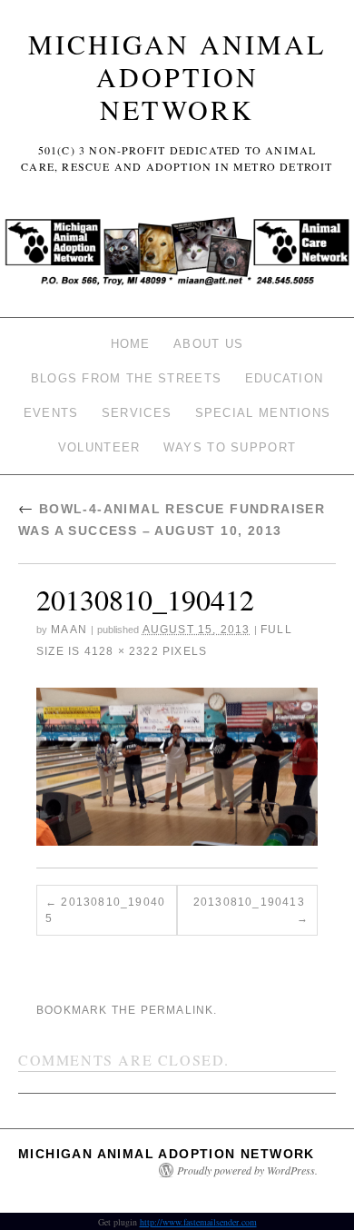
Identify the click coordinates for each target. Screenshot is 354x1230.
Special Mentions (263, 413)
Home (131, 344)
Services (137, 413)
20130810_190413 (249, 902)
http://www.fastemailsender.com (198, 1221)
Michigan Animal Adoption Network (177, 76)
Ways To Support (230, 447)
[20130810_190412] (177, 767)
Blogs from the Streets (126, 378)
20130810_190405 (105, 910)
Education (284, 378)
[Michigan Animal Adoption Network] (177, 256)
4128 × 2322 (121, 651)
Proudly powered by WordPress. (247, 1170)
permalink (177, 1010)
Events (51, 413)
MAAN (69, 629)
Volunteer (99, 447)
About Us (208, 344)
